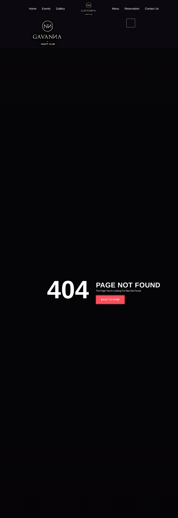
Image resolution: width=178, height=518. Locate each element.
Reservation (132, 8)
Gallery (60, 8)
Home (32, 8)
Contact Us (152, 8)
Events (46, 8)
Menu (115, 8)
